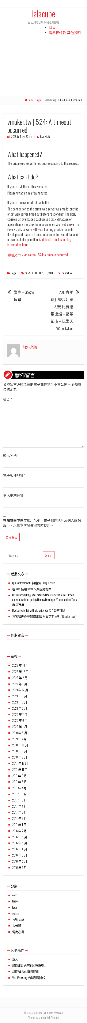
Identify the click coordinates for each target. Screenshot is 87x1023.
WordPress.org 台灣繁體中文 (29, 977)
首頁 (52, 27)
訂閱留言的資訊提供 (25, 971)
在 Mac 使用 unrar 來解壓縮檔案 (31, 589)
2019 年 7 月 (19, 739)
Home (31, 100)
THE (36, 273)
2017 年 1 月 (19, 824)
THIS (41, 273)
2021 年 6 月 (19, 702)
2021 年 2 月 (19, 708)
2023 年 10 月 (20, 665)
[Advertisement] (43, 68)
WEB (50, 273)
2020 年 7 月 (19, 714)
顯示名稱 (11, 455)
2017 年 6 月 (19, 794)
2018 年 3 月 (19, 751)
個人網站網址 (13, 495)
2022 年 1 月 (19, 684)
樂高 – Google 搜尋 (24, 295)
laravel (15, 901)
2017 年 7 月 (19, 788)
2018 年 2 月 (19, 757)
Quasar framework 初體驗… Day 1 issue (33, 583)
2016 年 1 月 (19, 867)
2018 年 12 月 (20, 745)
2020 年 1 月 (19, 726)
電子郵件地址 (14, 475)
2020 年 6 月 (19, 720)
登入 (15, 959)
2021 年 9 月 (19, 696)
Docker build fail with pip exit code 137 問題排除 (38, 610)
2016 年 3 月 (19, 855)
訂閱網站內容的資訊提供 (28, 965)
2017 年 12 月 (20, 763)
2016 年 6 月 (19, 837)
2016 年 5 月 (19, 843)
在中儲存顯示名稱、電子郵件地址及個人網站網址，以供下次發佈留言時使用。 (42, 523)
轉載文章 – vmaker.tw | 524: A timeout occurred (37, 254)
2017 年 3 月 (19, 812)
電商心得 (18, 931)
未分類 (16, 925)
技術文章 (18, 919)
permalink (67, 273)
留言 (7, 399)
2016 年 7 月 (19, 830)
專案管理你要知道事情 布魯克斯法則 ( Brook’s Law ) (44, 616)
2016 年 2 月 (19, 861)
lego (39, 100)
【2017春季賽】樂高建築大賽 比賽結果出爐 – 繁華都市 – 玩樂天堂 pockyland (61, 310)
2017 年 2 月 (19, 818)
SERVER (29, 273)
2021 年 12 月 (20, 690)
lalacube (43, 13)
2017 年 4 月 (19, 806)
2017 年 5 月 (19, 800)
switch (15, 913)
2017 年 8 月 (19, 781)
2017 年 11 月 (19, 769)
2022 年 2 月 (19, 677)
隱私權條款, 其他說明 (65, 32)
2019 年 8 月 (19, 732)
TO (46, 273)
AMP (14, 895)
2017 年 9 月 (19, 775)
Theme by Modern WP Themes (43, 1017)
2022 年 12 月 (20, 671)
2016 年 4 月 (19, 849)
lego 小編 (45, 137)
